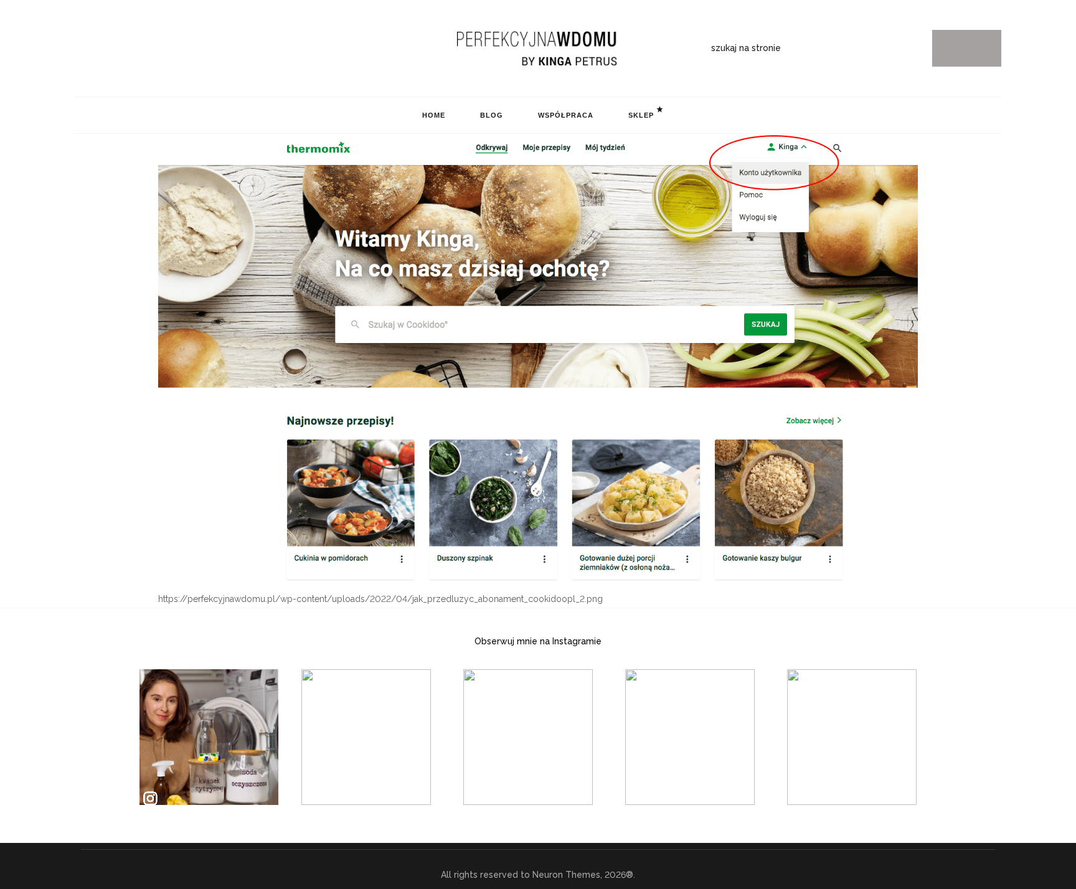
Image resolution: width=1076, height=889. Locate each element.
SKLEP (641, 115)
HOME (433, 115)
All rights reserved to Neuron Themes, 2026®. (538, 875)
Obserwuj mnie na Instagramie (538, 641)
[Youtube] (138, 49)
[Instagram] (80, 49)
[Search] (966, 48)
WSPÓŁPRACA (565, 115)
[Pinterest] (99, 49)
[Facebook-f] (118, 49)
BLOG (491, 115)
